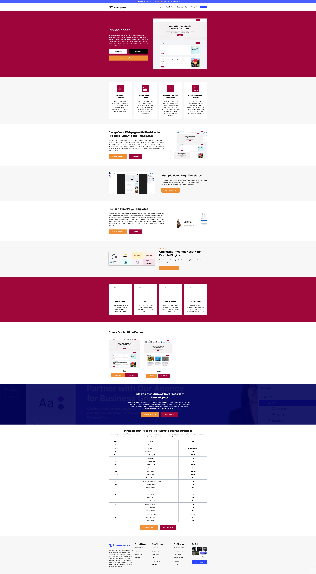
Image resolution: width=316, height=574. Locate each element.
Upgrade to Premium (128, 58)
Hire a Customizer (170, 414)
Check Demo (138, 51)
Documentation (118, 51)
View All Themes (200, 562)
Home (161, 7)
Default (158, 371)
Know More (151, 375)
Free (124, 371)
